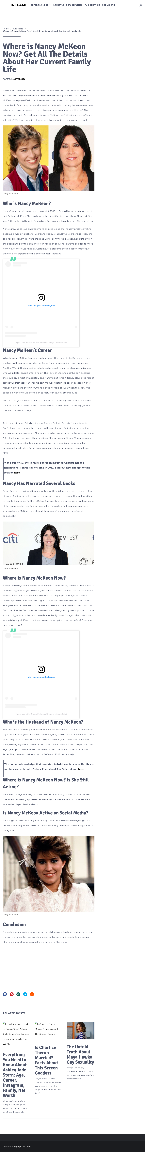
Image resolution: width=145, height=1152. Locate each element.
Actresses (19, 79)
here (17, 472)
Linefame (18, 5)
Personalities (74, 5)
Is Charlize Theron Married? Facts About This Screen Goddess (46, 1060)
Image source (10, 193)
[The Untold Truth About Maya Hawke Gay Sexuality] (80, 1030)
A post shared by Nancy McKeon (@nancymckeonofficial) (41, 342)
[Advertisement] (48, 967)
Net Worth (108, 5)
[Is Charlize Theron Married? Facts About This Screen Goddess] (48, 1031)
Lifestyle (58, 5)
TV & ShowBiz (92, 5)
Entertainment (39, 5)
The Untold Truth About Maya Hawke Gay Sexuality (80, 1054)
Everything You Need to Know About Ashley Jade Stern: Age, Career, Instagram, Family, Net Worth (15, 1075)
